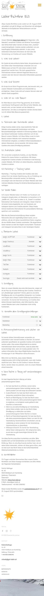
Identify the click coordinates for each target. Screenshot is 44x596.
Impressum (5, 574)
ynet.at (17, 535)
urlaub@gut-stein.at (9, 559)
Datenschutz (6, 569)
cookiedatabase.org (31, 489)
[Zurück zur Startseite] (13, 5)
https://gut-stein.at (19, 40)
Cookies (4, 571)
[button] (39, 5)
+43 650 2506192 (8, 555)
